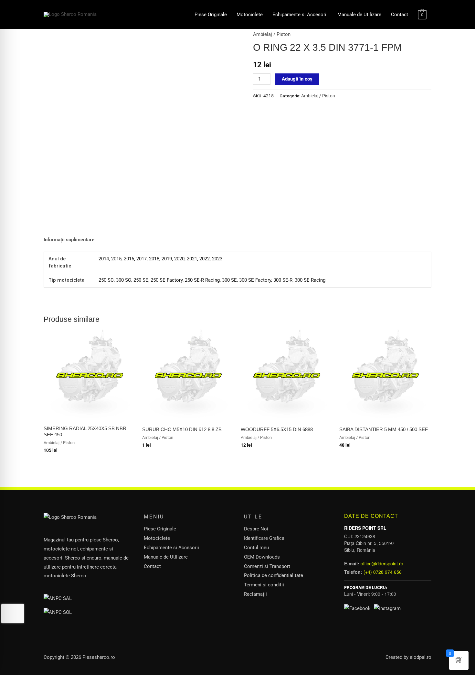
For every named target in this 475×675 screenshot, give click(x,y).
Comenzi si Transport (267, 566)
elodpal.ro (420, 657)
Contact (399, 14)
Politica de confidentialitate (273, 575)
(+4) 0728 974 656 (383, 572)
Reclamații (255, 594)
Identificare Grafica (264, 538)
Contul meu (256, 547)
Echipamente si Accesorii (300, 14)
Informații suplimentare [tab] (69, 240)
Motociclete (250, 14)
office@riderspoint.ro (382, 563)
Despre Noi (256, 529)
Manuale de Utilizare (359, 14)
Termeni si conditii (264, 585)
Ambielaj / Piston (271, 34)
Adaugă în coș (297, 79)
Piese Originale (211, 14)
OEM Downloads (262, 557)
